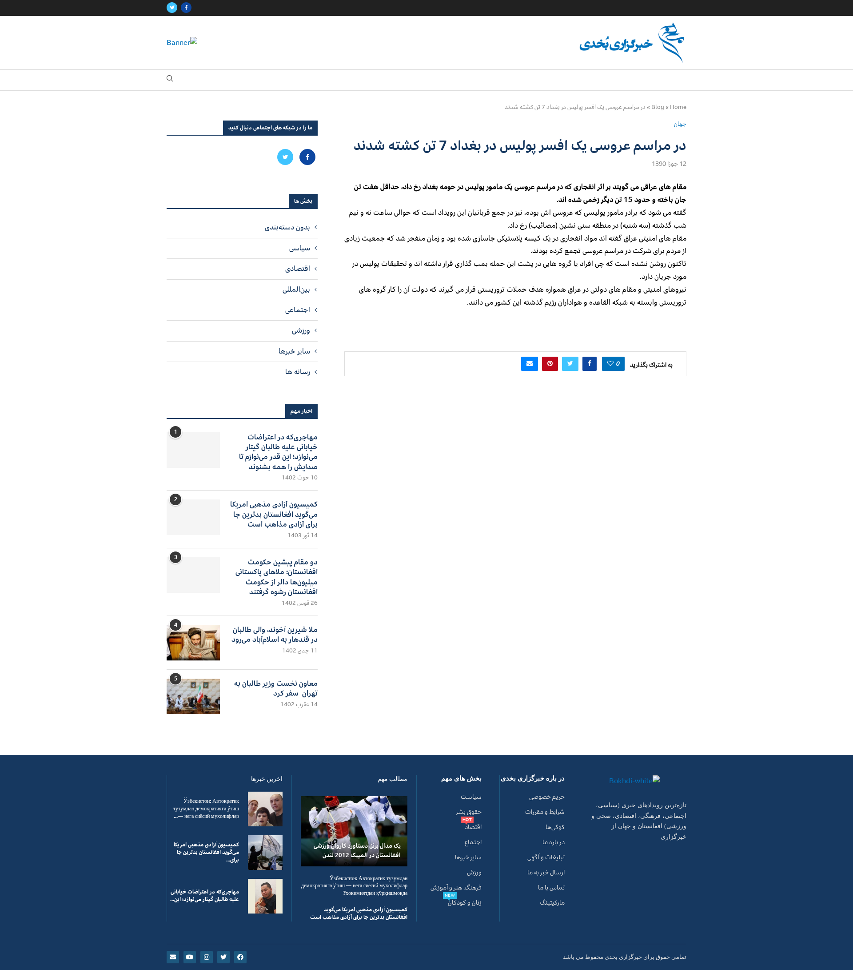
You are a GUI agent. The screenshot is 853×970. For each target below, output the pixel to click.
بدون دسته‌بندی (287, 227)
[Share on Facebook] (589, 364)
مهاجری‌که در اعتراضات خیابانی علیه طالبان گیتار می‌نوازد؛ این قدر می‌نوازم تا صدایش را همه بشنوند (278, 452)
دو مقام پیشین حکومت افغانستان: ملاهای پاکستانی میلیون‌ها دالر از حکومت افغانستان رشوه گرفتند (276, 577)
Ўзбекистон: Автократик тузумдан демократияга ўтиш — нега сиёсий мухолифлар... (206, 809)
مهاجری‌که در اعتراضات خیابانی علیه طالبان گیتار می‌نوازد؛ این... (204, 896)
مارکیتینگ (552, 903)
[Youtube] (189, 957)
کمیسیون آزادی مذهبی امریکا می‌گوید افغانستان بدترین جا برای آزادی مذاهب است (274, 514)
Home (678, 107)
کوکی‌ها (555, 827)
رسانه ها (297, 372)
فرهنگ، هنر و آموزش (456, 888)
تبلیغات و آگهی (546, 857)
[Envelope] (173, 957)
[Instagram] (206, 957)
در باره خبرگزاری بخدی (533, 778)
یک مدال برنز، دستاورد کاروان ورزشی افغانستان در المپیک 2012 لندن (357, 850)
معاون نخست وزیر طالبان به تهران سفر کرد (276, 689)
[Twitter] (172, 8)
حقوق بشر (469, 812)
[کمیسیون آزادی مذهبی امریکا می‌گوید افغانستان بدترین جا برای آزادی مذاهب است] (193, 517)
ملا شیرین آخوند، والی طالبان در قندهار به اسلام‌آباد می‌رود (274, 635)
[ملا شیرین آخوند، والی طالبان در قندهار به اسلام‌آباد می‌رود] (193, 642)
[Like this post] (610, 364)
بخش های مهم (461, 778)
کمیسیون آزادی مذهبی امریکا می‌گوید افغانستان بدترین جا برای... (206, 852)
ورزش (474, 872)
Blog (657, 107)
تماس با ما (551, 888)
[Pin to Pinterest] (550, 364)
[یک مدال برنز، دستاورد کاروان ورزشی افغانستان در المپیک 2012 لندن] (354, 831)
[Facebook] (186, 8)
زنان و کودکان (465, 903)
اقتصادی (297, 269)
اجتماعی (297, 310)
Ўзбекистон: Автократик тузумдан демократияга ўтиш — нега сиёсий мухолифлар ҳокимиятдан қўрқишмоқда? (354, 886)
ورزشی (301, 330)
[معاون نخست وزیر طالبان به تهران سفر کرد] (193, 696)
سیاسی (299, 248)
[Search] (170, 80)
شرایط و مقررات (545, 812)
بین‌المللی (296, 289)
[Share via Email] (529, 364)
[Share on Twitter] (570, 364)
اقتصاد (473, 827)
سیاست (471, 797)
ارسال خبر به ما (546, 872)
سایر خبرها (294, 351)
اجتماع (473, 842)
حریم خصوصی (547, 797)
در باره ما (553, 842)
